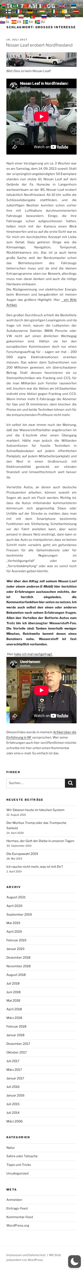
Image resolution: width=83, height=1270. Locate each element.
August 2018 (16, 975)
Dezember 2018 (18, 957)
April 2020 (14, 906)
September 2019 (19, 914)
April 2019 (14, 932)
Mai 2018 (13, 1000)
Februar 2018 (16, 1026)
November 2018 (18, 966)
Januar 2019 (15, 949)
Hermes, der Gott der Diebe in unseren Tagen (40, 841)
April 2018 (14, 1009)
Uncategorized (17, 1173)
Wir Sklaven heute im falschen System (35, 810)
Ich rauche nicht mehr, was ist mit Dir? (34, 867)
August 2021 (16, 897)
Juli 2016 (13, 1087)
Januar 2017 (15, 1078)
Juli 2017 (12, 1061)
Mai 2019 (13, 923)
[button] (74, 1261)
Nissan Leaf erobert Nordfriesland (39, 45)
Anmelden (14, 1200)
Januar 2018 (15, 1035)
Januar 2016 (15, 1095)
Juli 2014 (13, 1113)
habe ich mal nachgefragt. (33, 654)
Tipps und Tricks (18, 1165)
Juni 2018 (13, 992)
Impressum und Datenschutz (26, 1255)
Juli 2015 (13, 1104)
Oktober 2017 (16, 1052)
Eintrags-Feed (17, 1208)
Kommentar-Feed (19, 1217)
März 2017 (14, 1070)
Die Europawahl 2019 (22, 854)
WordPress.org (17, 1225)
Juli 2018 (13, 983)
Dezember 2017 (18, 1044)
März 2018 (14, 1018)
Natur (10, 1148)
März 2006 (14, 1121)
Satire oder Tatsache (22, 1156)
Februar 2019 (16, 940)
